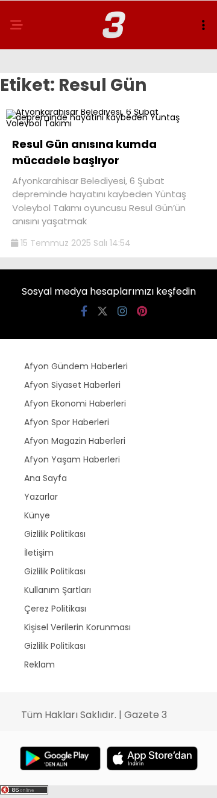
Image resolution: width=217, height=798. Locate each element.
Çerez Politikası (55, 609)
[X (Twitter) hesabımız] (102, 311)
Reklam (39, 664)
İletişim (39, 553)
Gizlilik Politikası (55, 534)
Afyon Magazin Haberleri (74, 441)
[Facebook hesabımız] (84, 311)
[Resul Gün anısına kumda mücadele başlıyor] (108, 123)
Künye (37, 515)
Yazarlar (41, 497)
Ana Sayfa (45, 478)
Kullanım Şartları (57, 590)
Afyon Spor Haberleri (66, 422)
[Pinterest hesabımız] (142, 311)
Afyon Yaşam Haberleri (72, 459)
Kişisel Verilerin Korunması (77, 627)
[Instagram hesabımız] (122, 311)
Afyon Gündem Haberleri (76, 366)
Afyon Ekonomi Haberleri (75, 403)
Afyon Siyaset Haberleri (72, 385)
